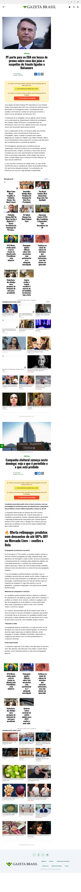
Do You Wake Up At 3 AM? (8, 757)
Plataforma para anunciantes (63, 861)
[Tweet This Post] (38, 74)
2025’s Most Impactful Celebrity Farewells (11, 350)
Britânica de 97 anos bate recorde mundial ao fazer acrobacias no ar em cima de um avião (43, 386)
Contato (66, 866)
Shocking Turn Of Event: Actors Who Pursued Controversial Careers (26, 386)
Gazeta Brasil (18, 73)
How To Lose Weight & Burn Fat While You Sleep (13, 835)
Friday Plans (22, 744)
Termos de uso (45, 866)
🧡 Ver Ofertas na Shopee (26, 98)
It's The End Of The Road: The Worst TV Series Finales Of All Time (9, 330)
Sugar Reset (22, 760)
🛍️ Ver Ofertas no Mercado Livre (26, 88)
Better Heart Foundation (41, 746)
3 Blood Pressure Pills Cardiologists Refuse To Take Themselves (42, 759)
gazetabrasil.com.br (31, 372)
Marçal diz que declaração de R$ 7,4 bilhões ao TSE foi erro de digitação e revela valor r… (43, 815)
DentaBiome (5, 744)
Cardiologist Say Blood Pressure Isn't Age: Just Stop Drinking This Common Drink (43, 743)
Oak (3, 816)
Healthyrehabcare (31, 837)
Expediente (43, 861)
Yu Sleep (4, 759)
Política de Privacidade (57, 866)
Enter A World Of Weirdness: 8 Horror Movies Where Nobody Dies (26, 315)
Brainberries (5, 316)
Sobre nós (51, 861)
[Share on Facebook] (35, 74)
